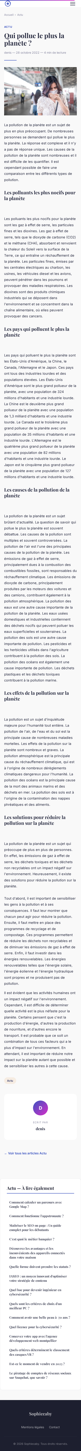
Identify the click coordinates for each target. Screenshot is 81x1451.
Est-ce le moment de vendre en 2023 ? (37, 1364)
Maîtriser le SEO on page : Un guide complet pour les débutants (35, 1227)
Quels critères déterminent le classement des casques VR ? (39, 1352)
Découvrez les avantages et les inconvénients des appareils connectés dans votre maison (37, 1252)
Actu (20, 14)
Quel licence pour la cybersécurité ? (35, 1327)
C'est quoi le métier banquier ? (31, 1239)
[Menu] (73, 3)
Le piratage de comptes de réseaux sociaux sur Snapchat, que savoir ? (40, 1375)
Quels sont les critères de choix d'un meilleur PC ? (35, 1306)
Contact (54, 1427)
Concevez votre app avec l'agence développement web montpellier (33, 1338)
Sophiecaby (40, 1413)
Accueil (9, 14)
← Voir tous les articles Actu (25, 1153)
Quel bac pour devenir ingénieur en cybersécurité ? (35, 1292)
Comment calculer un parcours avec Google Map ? (35, 1204)
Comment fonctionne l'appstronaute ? (36, 1216)
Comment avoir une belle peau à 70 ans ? (39, 1317)
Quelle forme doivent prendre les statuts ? (40, 1267)
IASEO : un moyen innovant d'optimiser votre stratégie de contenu (38, 1278)
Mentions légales (32, 1427)
